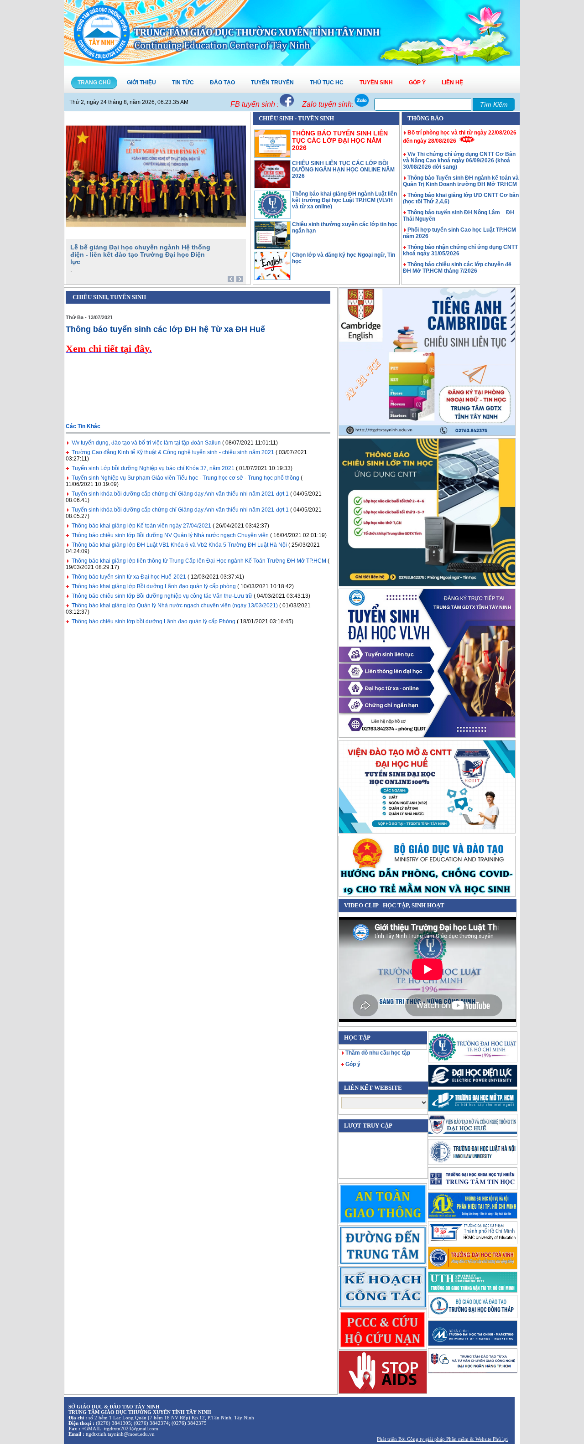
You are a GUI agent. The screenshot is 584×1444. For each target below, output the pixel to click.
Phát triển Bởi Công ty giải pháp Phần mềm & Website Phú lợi (442, 1439)
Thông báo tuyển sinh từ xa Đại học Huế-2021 (129, 577)
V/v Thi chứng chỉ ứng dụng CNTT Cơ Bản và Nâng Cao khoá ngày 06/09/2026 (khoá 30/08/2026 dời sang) (459, 160)
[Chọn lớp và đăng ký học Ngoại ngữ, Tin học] (272, 278)
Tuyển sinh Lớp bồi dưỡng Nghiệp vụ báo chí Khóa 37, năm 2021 (153, 468)
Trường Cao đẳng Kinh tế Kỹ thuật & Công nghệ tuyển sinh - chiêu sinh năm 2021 (173, 452)
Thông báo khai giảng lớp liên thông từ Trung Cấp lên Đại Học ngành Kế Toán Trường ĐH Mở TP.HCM (199, 561)
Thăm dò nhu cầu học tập (377, 1053)
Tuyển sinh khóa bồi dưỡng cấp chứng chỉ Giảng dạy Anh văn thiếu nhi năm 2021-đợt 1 (180, 494)
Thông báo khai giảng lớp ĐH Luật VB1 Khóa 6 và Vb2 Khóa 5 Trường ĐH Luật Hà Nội (179, 545)
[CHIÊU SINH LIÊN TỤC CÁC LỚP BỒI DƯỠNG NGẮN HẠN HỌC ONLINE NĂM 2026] (272, 186)
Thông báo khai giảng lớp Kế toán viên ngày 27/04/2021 (141, 526)
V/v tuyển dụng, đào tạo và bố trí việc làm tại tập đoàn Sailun (146, 443)
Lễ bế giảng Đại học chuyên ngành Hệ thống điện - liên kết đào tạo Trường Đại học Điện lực (140, 254)
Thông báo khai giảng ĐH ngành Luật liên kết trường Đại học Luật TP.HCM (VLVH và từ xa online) (344, 200)
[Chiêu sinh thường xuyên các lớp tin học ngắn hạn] (272, 247)
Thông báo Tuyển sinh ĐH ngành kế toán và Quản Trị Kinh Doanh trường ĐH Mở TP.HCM (461, 181)
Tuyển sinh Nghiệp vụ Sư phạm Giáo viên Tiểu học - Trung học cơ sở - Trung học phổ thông (185, 478)
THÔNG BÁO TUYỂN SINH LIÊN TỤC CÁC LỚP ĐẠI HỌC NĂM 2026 (340, 140)
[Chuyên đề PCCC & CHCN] (383, 1329)
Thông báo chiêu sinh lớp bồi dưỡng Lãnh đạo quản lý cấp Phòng (153, 621)
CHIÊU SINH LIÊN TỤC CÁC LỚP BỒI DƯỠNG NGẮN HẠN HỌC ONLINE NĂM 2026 (343, 169)
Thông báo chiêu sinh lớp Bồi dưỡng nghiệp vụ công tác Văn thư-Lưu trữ (162, 596)
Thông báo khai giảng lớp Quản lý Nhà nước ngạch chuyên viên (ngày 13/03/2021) (175, 605)
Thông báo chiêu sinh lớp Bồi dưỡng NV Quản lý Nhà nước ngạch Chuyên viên (170, 535)
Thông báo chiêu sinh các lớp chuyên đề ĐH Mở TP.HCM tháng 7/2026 (457, 267)
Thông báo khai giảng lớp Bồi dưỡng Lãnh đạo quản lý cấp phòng (154, 586)
